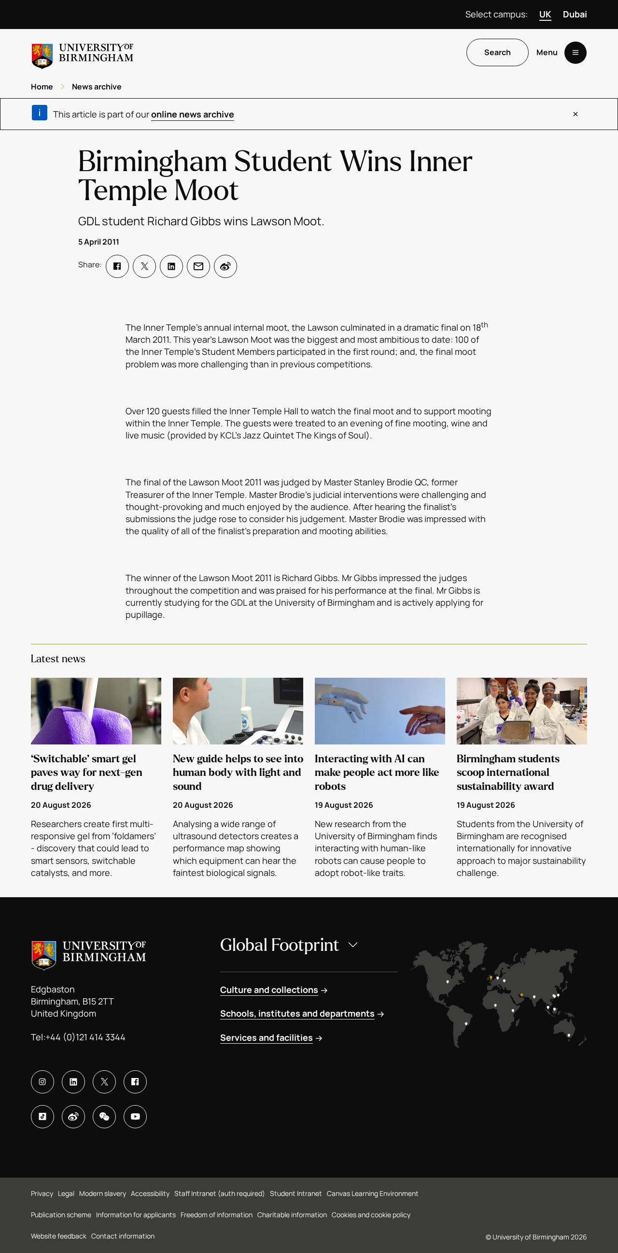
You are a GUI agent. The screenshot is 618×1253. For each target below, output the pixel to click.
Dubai (575, 14)
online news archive (192, 114)
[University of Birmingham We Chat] (104, 1116)
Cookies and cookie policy (371, 1214)
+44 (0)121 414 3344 (85, 1037)
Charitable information (292, 1214)
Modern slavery (102, 1193)
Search (497, 52)
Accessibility (150, 1193)
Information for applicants (136, 1214)
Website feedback (58, 1235)
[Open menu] (575, 52)
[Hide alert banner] (575, 114)
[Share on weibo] (225, 266)
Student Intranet (296, 1193)
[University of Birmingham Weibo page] (73, 1116)
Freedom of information (217, 1214)
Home (42, 86)
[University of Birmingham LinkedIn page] (73, 1081)
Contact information (122, 1235)
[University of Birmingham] (82, 52)
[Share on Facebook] (117, 266)
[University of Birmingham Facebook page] (135, 1081)
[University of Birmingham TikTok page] (42, 1116)
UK (545, 14)
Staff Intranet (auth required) (219, 1193)
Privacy (42, 1193)
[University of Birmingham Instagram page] (42, 1081)
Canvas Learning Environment (373, 1193)
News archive (97, 86)
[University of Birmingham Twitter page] (104, 1081)
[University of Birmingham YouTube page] (135, 1116)
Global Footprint (279, 945)
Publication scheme (61, 1214)
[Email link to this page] (198, 266)
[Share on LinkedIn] (171, 266)
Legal (66, 1193)
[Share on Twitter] (144, 266)
